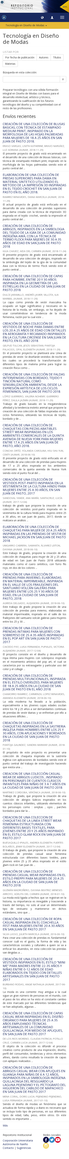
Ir (63, 79)
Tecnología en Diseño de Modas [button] (25, 25)
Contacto (8, 1148)
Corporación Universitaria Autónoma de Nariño (18, 1142)
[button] (42, 17)
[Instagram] (46, 1145)
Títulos (57, 57)
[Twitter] (52, 1139)
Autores (43, 57)
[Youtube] (58, 1139)
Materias (10, 63)
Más (5, 1125)
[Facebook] (46, 1139)
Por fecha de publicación (19, 57)
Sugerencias (24, 1148)
